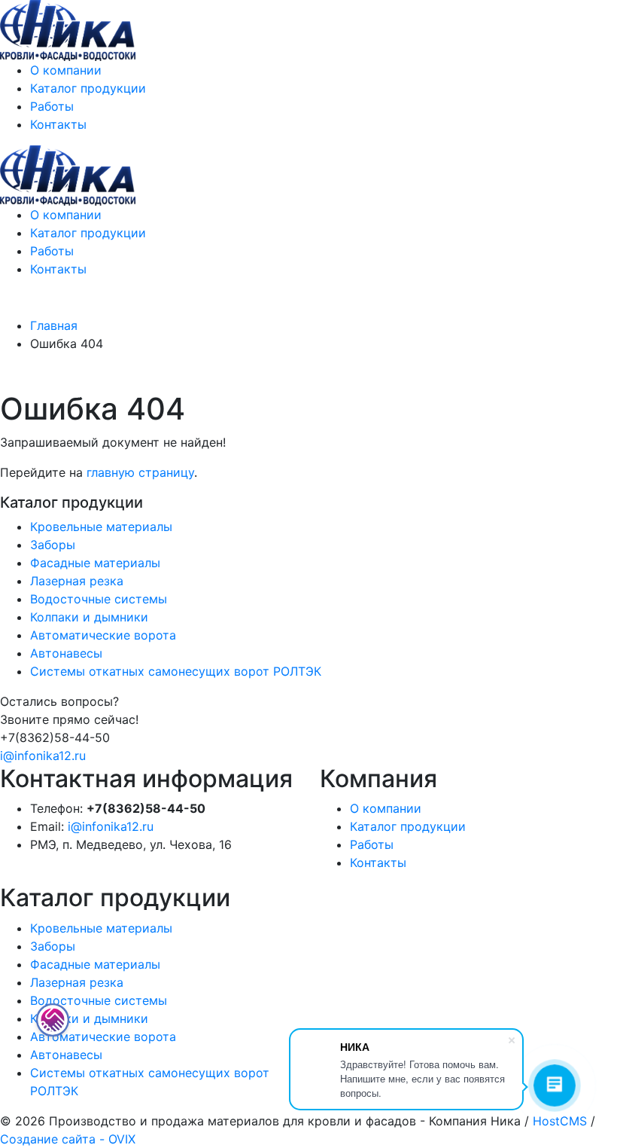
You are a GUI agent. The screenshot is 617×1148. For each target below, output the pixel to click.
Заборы (52, 544)
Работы (52, 106)
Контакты (58, 124)
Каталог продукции (88, 88)
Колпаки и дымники (89, 616)
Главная (54, 325)
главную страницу (140, 472)
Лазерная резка (76, 580)
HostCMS (560, 1120)
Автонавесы (66, 653)
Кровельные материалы (101, 526)
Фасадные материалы (95, 562)
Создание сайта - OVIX (67, 1138)
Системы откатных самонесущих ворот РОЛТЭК (175, 671)
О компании (66, 70)
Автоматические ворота (103, 635)
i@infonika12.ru (43, 755)
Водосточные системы (98, 598)
